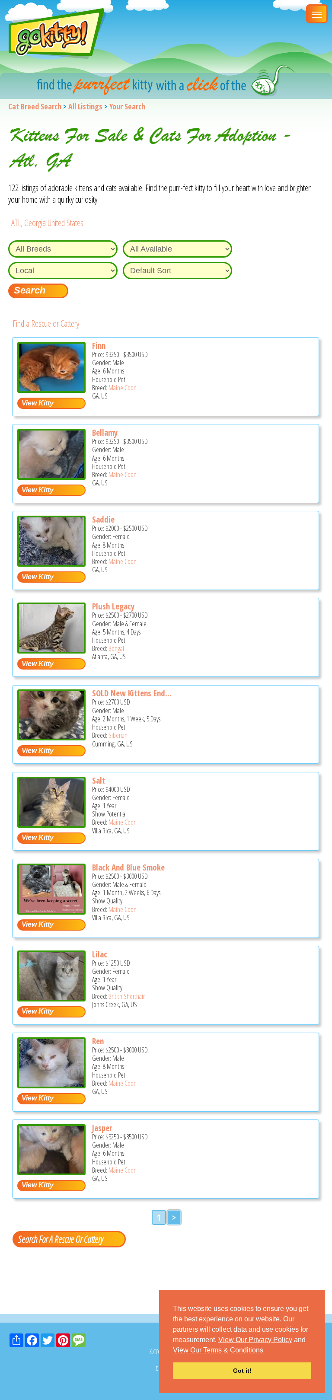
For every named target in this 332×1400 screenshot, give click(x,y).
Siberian (118, 735)
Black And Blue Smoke (128, 867)
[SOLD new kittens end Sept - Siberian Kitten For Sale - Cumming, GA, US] (51, 737)
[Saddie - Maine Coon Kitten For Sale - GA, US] (51, 563)
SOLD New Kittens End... (132, 693)
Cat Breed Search (34, 106)
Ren (98, 1041)
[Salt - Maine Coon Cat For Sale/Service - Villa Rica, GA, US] (51, 824)
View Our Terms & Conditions (218, 1350)
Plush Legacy (113, 606)
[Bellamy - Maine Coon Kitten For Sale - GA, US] (51, 476)
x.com (156, 1352)
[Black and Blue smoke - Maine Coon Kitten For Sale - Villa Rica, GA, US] (51, 911)
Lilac (99, 954)
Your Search (127, 106)
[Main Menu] (317, 13)
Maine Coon (123, 387)
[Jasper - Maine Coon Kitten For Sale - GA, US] (51, 1172)
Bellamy (105, 432)
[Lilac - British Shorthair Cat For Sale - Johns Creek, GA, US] (51, 998)
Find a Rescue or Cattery (46, 323)
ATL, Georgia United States (47, 223)
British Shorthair (127, 996)
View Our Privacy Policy (255, 1339)
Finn (98, 345)
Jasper (102, 1128)
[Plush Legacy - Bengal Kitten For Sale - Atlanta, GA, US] (51, 650)
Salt (98, 780)
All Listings (85, 106)
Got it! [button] (242, 1370)
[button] (266, 1350)
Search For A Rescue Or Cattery (60, 1238)
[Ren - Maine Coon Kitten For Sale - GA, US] (51, 1085)
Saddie (103, 519)
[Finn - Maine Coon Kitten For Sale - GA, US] (51, 389)
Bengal (116, 648)
